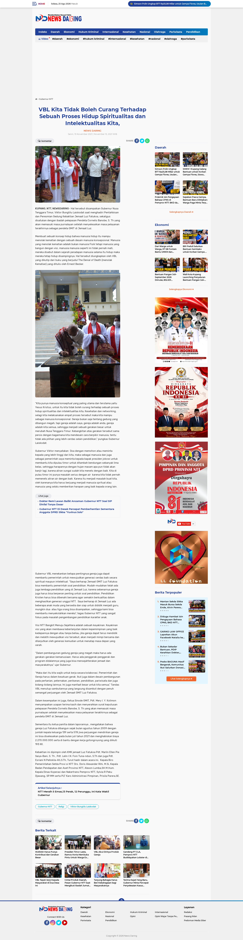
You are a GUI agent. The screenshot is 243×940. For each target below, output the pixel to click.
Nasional (145, 31)
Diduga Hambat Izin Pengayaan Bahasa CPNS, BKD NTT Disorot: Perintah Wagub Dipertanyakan (173, 619)
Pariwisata (175, 31)
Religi (61, 806)
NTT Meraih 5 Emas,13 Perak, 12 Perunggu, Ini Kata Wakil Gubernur (73, 793)
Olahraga (159, 31)
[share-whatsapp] (147, 140)
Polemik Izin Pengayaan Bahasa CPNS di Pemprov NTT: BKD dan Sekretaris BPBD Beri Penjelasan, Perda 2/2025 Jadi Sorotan (167, 200)
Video (44, 38)
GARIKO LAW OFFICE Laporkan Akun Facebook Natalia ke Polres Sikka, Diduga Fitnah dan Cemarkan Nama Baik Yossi (172, 634)
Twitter (60, 926)
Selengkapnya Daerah (180, 212)
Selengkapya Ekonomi (180, 289)
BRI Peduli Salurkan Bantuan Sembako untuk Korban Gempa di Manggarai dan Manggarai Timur (195, 249)
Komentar (46, 141)
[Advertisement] (147, 18)
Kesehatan (129, 31)
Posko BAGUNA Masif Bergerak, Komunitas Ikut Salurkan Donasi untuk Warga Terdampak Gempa (172, 664)
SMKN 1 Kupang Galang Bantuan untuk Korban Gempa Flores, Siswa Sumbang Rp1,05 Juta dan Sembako (194, 172)
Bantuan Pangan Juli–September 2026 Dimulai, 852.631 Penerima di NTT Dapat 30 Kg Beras (166, 277)
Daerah (55, 31)
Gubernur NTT (45, 806)
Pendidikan (193, 31)
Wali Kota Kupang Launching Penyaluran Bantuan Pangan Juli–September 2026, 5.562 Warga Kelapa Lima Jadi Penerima (195, 277)
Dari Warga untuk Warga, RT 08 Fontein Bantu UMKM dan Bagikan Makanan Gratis (167, 249)
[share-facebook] (136, 140)
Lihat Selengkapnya (181, 678)
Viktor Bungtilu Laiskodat (83, 806)
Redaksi (188, 912)
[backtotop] (121, 901)
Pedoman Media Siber (195, 920)
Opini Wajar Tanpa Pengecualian (167, 916)
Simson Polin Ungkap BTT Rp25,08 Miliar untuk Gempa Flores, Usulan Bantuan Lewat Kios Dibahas (167, 172)
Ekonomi (69, 31)
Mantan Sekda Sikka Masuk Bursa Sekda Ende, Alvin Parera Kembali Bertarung (171, 604)
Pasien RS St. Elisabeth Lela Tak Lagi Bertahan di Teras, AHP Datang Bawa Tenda (171, 3)
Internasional (110, 31)
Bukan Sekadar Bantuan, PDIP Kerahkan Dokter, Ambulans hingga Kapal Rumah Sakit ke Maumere (172, 649)
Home (41, 3)
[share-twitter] (142, 140)
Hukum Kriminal (89, 31)
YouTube (67, 926)
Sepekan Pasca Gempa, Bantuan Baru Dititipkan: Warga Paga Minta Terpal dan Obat (195, 200)
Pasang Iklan (190, 916)
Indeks (43, 31)
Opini (132, 916)
